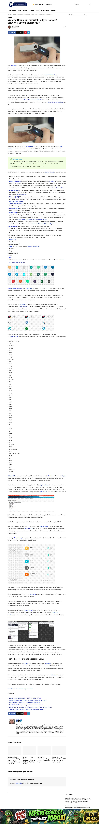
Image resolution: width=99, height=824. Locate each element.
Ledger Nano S (14, 65)
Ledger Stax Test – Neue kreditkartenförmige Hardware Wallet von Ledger (29, 760)
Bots (19, 10)
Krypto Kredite (45, 10)
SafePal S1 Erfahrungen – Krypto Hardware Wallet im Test (26, 705)
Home (9, 14)
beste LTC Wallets (21, 194)
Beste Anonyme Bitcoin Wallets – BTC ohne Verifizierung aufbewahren (59, 760)
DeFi (37, 10)
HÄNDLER (26, 663)
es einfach (52, 181)
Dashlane (60, 102)
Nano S (50, 476)
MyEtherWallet (14, 336)
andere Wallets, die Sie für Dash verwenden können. (32, 219)
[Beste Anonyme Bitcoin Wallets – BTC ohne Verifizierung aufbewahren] (59, 747)
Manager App (18, 538)
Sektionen (12, 10)
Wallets (53, 10)
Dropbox (54, 102)
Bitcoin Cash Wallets (58, 188)
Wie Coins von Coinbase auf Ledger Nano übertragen (24, 702)
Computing (29, 288)
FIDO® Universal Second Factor (33, 100)
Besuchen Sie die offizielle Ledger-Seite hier (20, 689)
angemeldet (19, 783)
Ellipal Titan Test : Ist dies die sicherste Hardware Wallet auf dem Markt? (30, 707)
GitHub (49, 102)
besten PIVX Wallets (33, 246)
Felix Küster (15, 26)
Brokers (31, 10)
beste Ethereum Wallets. (16, 201)
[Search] (89, 4)
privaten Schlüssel (49, 75)
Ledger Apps (23, 306)
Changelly (54, 675)
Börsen (25, 10)
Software (19, 288)
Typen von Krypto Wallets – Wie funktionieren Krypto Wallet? (27, 709)
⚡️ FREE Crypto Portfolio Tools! (42, 4)
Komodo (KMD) (13, 226)
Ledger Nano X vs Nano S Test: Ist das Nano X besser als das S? (28, 700)
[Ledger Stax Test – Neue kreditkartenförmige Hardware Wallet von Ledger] (29, 747)
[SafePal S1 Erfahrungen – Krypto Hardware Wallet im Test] (44, 747)
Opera (64, 476)
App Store (33, 594)
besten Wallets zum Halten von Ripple (43, 224)
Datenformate (12, 288)
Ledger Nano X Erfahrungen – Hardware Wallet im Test (25, 698)
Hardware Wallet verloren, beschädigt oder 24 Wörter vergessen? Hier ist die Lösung (14, 760)
